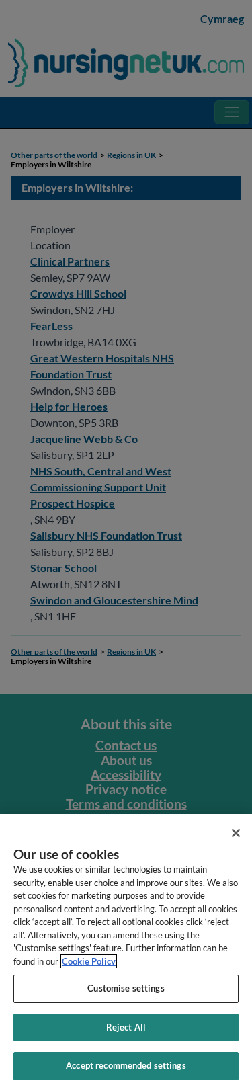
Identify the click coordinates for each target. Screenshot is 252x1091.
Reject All (126, 1027)
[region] (126, 952)
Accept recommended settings (126, 1065)
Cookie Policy (89, 961)
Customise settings (125, 988)
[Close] (236, 833)
